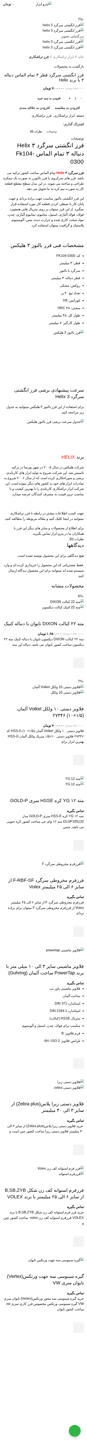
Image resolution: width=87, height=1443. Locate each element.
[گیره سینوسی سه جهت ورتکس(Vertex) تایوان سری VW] (56, 1260)
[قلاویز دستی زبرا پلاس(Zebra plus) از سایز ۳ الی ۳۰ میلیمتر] (70, 1082)
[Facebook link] (60, 124)
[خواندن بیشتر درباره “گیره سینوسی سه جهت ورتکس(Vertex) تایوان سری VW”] (78, 1327)
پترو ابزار (50, 1363)
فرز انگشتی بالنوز (66, 198)
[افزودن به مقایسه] (78, 615)
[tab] (51, 131)
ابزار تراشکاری (63, 57)
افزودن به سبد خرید (49, 98)
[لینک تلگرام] (40, 124)
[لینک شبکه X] (55, 124)
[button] (78, 663)
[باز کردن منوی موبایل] (82, 4)
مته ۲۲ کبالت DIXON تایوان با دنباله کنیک (44, 623)
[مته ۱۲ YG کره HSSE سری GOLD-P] (74, 778)
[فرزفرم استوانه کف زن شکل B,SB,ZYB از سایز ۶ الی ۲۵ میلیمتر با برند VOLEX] (60, 1168)
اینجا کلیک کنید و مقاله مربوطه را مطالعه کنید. (36, 518)
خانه (81, 57)
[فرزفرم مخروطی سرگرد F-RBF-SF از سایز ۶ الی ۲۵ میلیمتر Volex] (63, 863)
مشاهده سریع (78, 673)
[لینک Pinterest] (50, 124)
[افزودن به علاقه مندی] (78, 652)
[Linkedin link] (45, 124)
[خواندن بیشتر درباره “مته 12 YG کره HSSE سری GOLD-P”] (78, 845)
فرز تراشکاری (39, 57)
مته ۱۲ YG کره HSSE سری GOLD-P (47, 800)
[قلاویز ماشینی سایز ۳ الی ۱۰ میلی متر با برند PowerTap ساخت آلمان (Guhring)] (65, 950)
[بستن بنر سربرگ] (81, 1426)
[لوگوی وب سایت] (44, 4)
